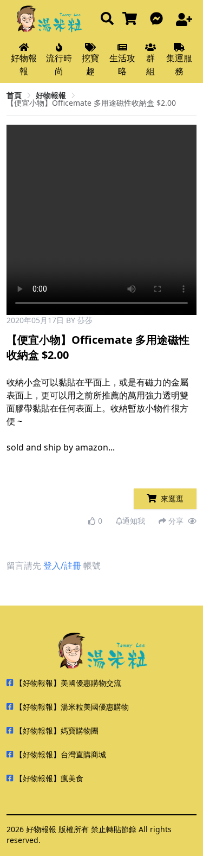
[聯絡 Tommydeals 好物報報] (158, 19)
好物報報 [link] (51, 95)
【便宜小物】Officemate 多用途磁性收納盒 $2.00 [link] (91, 103)
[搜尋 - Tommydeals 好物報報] (107, 19)
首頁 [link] (14, 95)
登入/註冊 (62, 565)
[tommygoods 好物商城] (131, 19)
